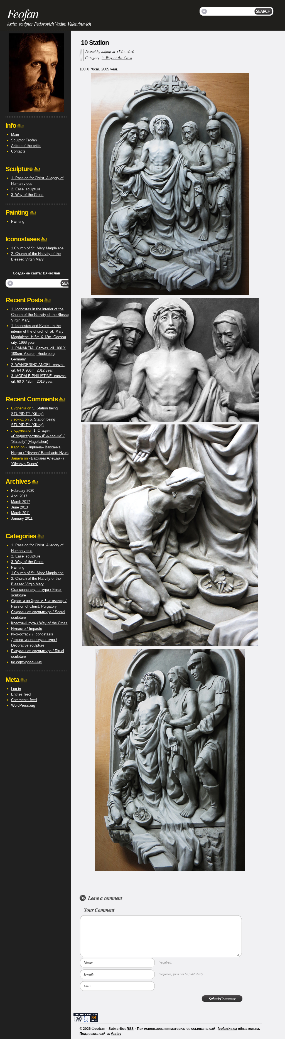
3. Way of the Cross (117, 57)
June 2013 (19, 507)
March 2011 (20, 513)
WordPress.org (23, 705)
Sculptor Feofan (24, 140)
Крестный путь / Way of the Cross (39, 623)
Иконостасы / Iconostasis (32, 634)
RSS (130, 1029)
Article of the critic (26, 146)
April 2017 (19, 496)
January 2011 (22, 518)
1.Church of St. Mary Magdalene (37, 248)
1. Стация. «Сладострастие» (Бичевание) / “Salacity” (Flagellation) (38, 436)
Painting (17, 221)
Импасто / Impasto (26, 629)
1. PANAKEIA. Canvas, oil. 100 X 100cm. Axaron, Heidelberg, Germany (38, 353)
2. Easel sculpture (25, 189)
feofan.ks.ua (227, 1029)
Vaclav (116, 1034)
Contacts (18, 151)
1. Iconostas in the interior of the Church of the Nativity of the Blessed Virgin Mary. (41, 314)
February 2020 (22, 490)
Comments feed (24, 700)
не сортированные (26, 662)
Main (15, 134)
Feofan (22, 13)
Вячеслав (51, 273)
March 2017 (20, 502)
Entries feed (21, 694)
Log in (16, 689)
